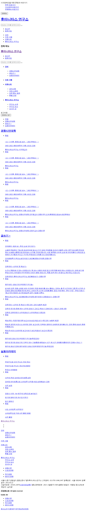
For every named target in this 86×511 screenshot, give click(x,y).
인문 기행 (8, 80)
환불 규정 (12, 95)
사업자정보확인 (26, 485)
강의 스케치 (13, 91)
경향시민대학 (14, 71)
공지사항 (12, 89)
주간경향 (8, 474)
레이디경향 (9, 476)
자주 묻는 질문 (14, 93)
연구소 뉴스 (13, 106)
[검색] (21, 25)
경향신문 (8, 468)
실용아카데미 (14, 75)
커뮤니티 (8, 84)
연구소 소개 (13, 104)
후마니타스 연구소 (12, 100)
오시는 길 (12, 109)
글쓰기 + (12, 73)
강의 (6, 67)
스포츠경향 (9, 470)
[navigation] (43, 81)
